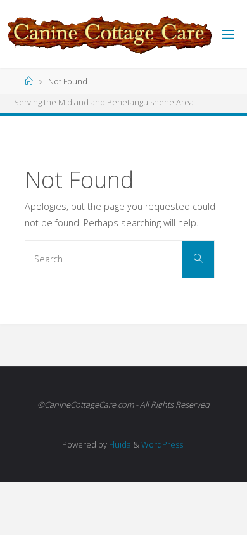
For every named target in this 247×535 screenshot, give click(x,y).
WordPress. (163, 444)
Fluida (119, 444)
